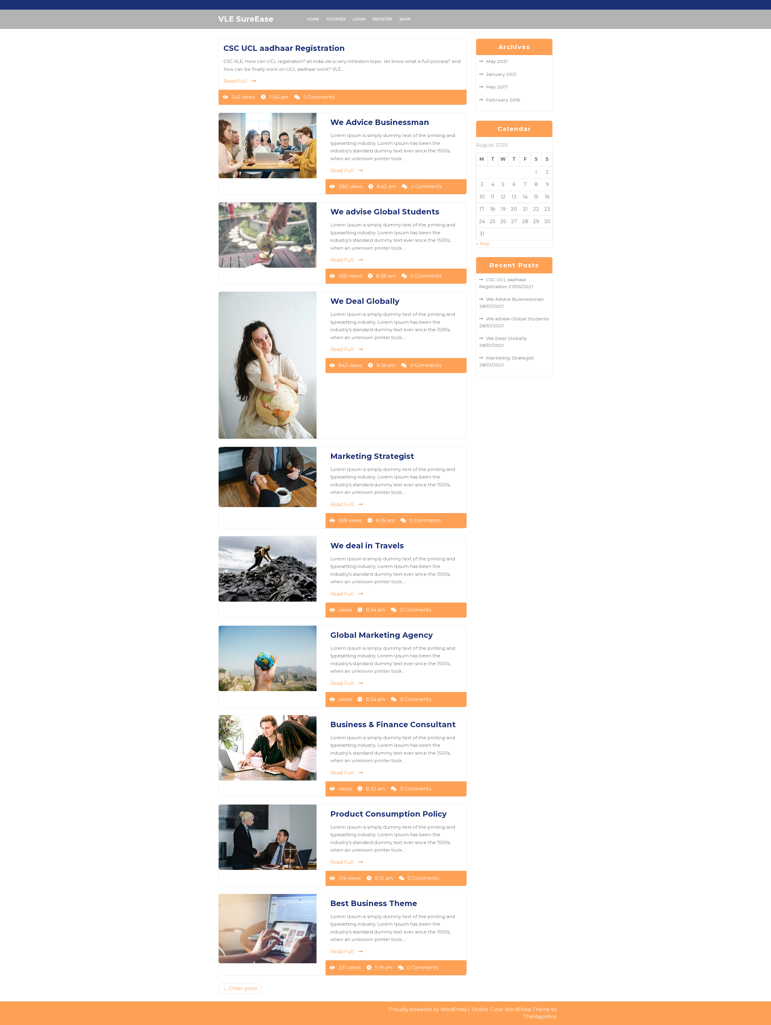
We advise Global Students (384, 211)
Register (382, 19)
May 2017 (496, 87)
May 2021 (497, 61)
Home (313, 19)
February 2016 (503, 100)
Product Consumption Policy (388, 813)
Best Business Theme (373, 903)
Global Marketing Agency (381, 635)
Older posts (243, 988)
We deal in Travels (367, 545)
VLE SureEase (245, 18)
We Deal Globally (364, 301)
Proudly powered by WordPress (428, 1009)
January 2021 (501, 74)
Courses (335, 19)
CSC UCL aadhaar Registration (284, 48)
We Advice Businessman (379, 122)
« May (483, 244)
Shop (405, 19)
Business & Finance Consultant (393, 724)
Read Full (235, 81)
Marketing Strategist (372, 456)
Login (359, 19)
